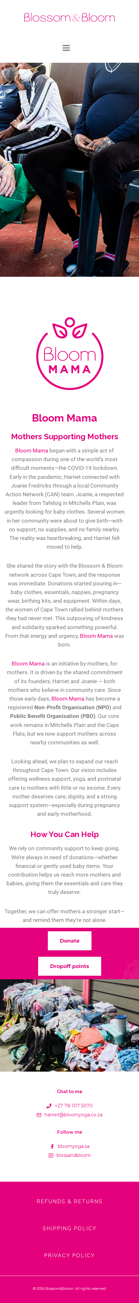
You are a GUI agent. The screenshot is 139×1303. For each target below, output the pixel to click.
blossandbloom (74, 1155)
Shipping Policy (70, 1228)
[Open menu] (69, 49)
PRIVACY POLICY (69, 1255)
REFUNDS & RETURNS (70, 1201)
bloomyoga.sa (74, 1146)
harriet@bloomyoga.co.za (73, 1115)
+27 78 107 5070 (74, 1106)
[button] (7, 1025)
